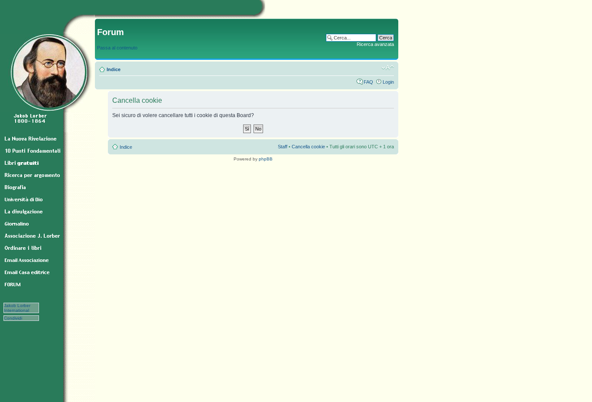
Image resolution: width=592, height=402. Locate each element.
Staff (282, 146)
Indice (113, 69)
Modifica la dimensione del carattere (387, 68)
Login (388, 82)
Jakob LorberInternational (17, 308)
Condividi (17, 318)
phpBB (266, 159)
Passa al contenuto (117, 47)
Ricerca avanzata (375, 44)
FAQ (368, 82)
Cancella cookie (308, 146)
